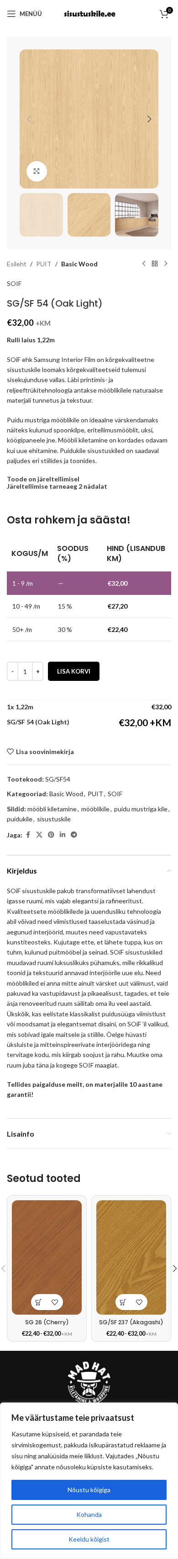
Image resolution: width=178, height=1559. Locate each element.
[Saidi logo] (89, 13)
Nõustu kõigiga (89, 1490)
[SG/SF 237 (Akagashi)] (131, 1257)
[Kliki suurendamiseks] (36, 171)
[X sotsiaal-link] (39, 835)
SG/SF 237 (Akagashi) (131, 1322)
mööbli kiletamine (52, 809)
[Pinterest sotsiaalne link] (51, 835)
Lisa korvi (73, 671)
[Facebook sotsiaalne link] (27, 835)
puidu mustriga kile (141, 809)
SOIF (14, 283)
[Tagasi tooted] (154, 264)
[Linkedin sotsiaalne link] (62, 835)
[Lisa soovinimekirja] (55, 1302)
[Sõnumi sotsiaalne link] (74, 835)
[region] (89, 1481)
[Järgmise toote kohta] (165, 264)
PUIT (44, 264)
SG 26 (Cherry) (47, 1322)
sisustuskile (54, 819)
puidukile (19, 819)
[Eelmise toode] (143, 264)
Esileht (16, 264)
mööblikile (95, 809)
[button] (29, 119)
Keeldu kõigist (89, 1539)
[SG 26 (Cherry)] (47, 1257)
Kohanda (89, 1514)
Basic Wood (79, 264)
